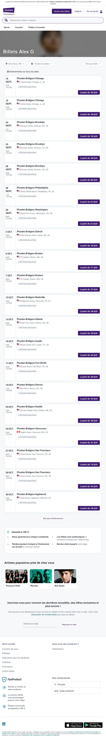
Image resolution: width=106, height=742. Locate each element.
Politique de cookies (9, 733)
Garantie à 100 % (20, 532)
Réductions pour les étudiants (15, 658)
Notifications (58, 649)
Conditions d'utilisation (74, 732)
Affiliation (6, 653)
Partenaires (7, 666)
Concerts (6, 45)
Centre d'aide (8, 671)
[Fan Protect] (12, 680)
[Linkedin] (3, 725)
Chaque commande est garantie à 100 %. (63, 2)
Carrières (6, 662)
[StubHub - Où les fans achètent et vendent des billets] (8, 11)
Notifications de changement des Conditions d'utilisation (41, 735)
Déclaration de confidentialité (44, 614)
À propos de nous (10, 649)
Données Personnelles (90, 732)
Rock (14, 45)
